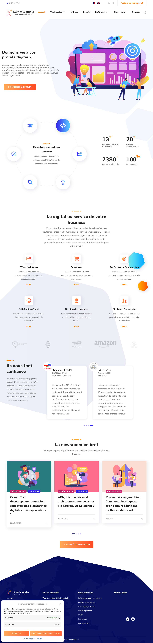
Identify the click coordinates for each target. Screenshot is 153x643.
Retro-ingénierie (85, 610)
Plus (28, 284)
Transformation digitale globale (55, 598)
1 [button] (85, 425)
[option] (19, 346)
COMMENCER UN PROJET (20, 87)
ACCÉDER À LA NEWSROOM (76, 544)
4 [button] (92, 425)
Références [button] (101, 12)
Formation (82, 619)
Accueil (41, 12)
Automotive (83, 623)
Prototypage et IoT (86, 606)
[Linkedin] (127, 619)
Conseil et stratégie (86, 602)
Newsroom (119, 12)
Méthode (73, 12)
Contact (136, 12)
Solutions (34, 491)
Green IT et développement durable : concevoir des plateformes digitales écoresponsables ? (28, 505)
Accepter (16, 633)
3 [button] (90, 425)
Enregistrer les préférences (45, 633)
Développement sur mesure (90, 598)
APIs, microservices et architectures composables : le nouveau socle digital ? (76, 501)
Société (86, 12)
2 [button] (88, 425)
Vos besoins (56, 12)
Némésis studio (18, 491)
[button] (60, 604)
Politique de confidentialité (33, 639)
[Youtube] (133, 619)
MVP (80, 615)
